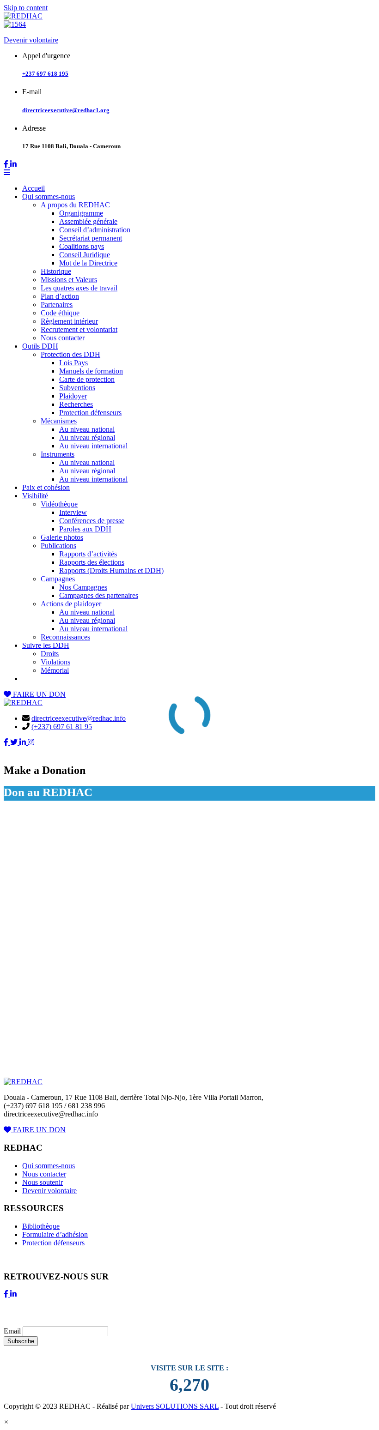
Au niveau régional (87, 437)
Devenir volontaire (31, 40)
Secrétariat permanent (90, 238)
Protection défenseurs (90, 412)
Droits (50, 654)
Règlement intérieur (69, 321)
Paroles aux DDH (85, 529)
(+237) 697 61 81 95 (61, 726)
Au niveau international (93, 446)
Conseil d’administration (94, 230)
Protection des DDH (70, 354)
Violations (55, 662)
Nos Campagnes (83, 587)
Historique (56, 271)
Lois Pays (73, 363)
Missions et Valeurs (69, 280)
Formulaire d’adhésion (55, 1234)
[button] (6, 1422)
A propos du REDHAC (75, 205)
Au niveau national (87, 429)
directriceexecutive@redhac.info (78, 718)
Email (12, 1331)
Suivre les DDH (45, 645)
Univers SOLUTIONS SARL (175, 1406)
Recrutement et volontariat (79, 329)
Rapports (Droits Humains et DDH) (111, 570)
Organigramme (81, 213)
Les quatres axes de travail (79, 288)
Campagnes (58, 579)
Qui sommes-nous (48, 196)
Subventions (77, 388)
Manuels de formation (91, 371)
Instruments (57, 454)
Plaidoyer (73, 396)
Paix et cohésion (46, 487)
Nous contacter (63, 338)
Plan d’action (60, 296)
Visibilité (35, 496)
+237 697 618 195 (45, 73)
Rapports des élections (91, 562)
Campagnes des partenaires (98, 595)
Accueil (33, 188)
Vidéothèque (59, 504)
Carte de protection (87, 379)
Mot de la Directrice (88, 263)
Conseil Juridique (84, 255)
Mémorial (55, 670)
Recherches (76, 404)
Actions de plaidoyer (71, 604)
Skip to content (26, 8)
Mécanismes (59, 421)
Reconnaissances (65, 637)
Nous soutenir (42, 1182)
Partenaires (57, 304)
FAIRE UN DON (38, 694)
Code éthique (60, 313)
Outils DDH (40, 346)
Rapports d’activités (88, 554)
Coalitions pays (81, 246)
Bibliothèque (41, 1226)
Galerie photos (62, 537)
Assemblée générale (88, 221)
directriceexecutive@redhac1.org (66, 110)
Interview (73, 512)
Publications (58, 545)
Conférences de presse (91, 521)
